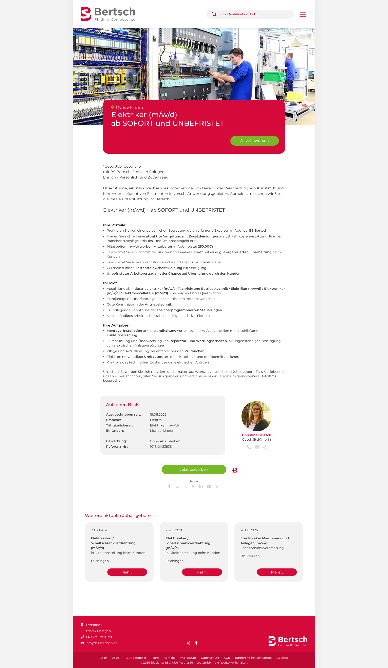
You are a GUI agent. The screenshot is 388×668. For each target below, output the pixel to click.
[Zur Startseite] (111, 14)
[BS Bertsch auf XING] (190, 643)
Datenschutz (210, 658)
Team (155, 658)
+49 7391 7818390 (99, 637)
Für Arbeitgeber (135, 658)
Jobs (115, 658)
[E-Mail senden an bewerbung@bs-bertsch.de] (256, 447)
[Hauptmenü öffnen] (303, 16)
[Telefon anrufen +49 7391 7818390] (249, 447)
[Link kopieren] (218, 486)
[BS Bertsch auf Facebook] (198, 643)
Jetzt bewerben (254, 141)
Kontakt (169, 658)
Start (104, 658)
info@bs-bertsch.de (102, 643)
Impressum (188, 658)
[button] (215, 14)
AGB (227, 658)
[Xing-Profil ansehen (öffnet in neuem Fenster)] (263, 447)
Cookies (282, 658)
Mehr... (127, 572)
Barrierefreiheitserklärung (253, 658)
